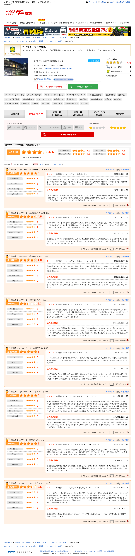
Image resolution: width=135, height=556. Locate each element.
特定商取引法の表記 (44, 79)
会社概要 (43, 551)
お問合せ (103, 2)
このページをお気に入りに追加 (120, 2)
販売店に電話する (84, 87)
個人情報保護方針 (109, 551)
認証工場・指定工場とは (64, 80)
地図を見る (95, 61)
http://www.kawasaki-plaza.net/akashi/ (58, 69)
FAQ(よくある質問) (95, 551)
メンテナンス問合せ (53, 87)
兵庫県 (37, 37)
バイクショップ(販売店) (23, 37)
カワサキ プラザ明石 (58, 37)
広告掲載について (81, 551)
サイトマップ (92, 2)
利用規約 (50, 551)
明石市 (45, 37)
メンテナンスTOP (21, 41)
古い (41, 164)
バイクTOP (8, 37)
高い (55, 164)
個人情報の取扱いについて (64, 551)
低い (60, 164)
